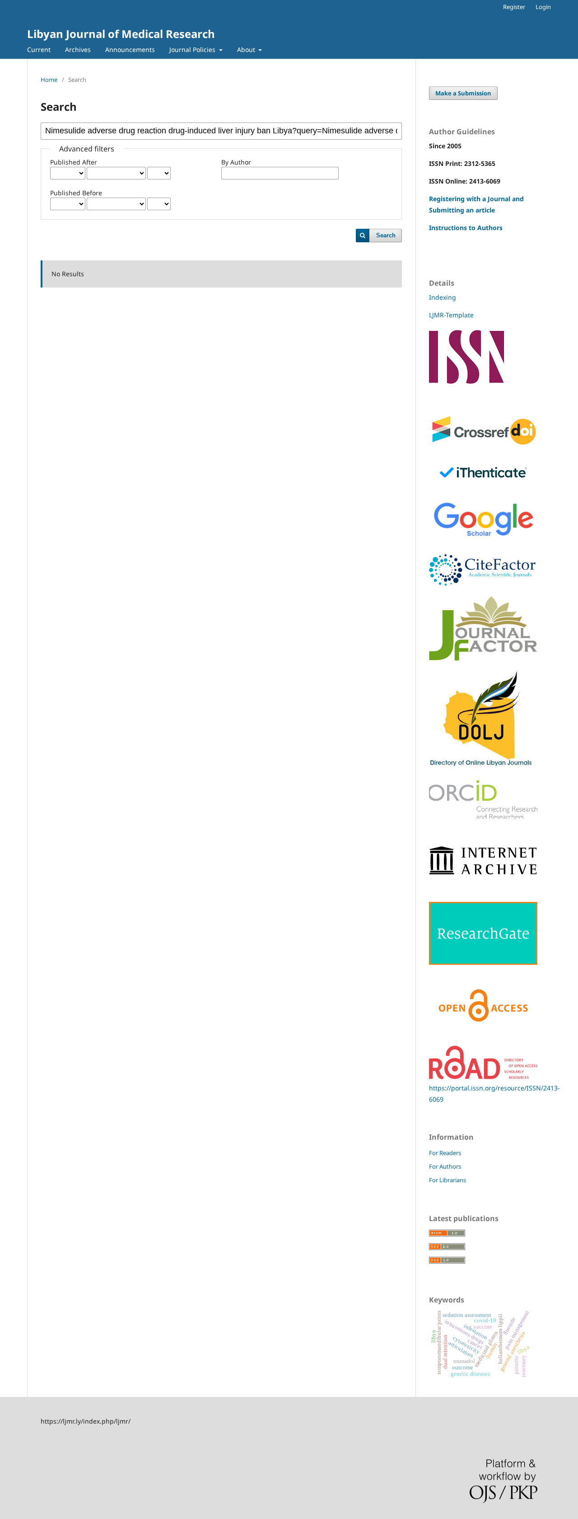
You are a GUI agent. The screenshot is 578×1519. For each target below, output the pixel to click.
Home (49, 79)
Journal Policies (193, 49)
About (247, 49)
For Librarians (447, 1180)
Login (543, 7)
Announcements (130, 49)
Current (39, 49)
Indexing (442, 297)
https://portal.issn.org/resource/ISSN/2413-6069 (494, 1094)
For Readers (445, 1153)
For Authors (445, 1166)
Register (514, 7)
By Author (236, 162)
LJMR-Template (452, 315)
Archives (78, 49)
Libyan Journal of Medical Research (121, 33)
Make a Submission (463, 93)
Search (386, 235)
